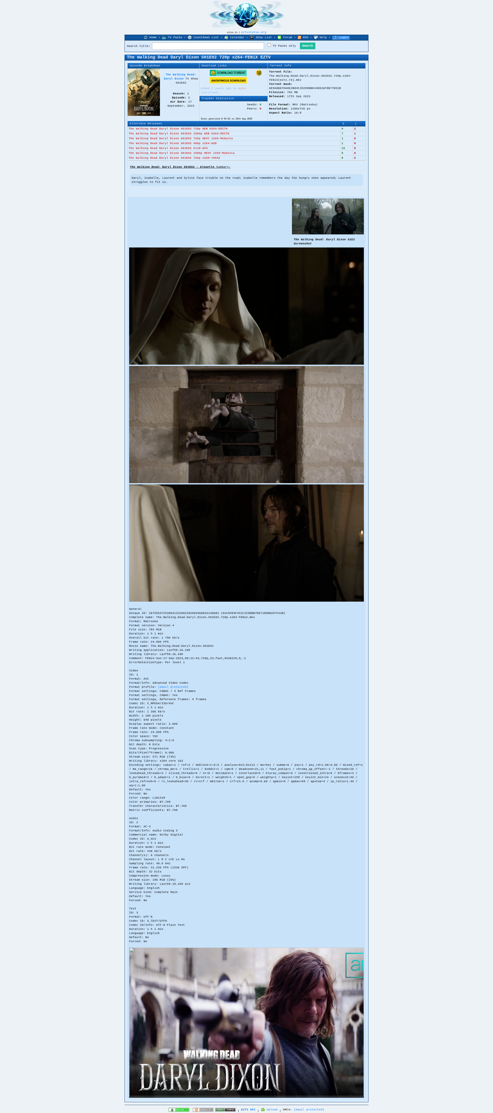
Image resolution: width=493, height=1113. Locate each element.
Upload (272, 1109)
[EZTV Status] (225, 1110)
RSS (305, 37)
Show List (264, 37)
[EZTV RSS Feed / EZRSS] (203, 1110)
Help (323, 37)
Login (343, 37)
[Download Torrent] (228, 75)
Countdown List (206, 37)
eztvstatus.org (253, 32)
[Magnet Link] (259, 75)
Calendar (237, 37)
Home (153, 37)
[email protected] (173, 687)
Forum (287, 37)
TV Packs (175, 37)
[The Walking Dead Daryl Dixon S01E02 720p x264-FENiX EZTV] (328, 233)
